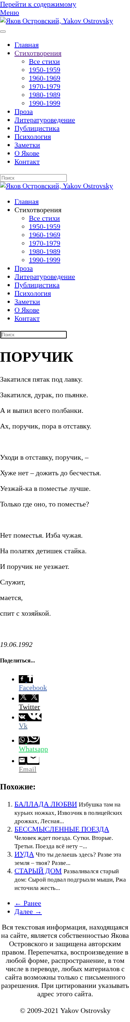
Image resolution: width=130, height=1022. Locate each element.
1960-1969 (44, 78)
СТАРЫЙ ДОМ (38, 871)
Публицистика (37, 128)
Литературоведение (44, 120)
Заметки (27, 145)
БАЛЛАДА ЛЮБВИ (45, 804)
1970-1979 (44, 86)
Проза (23, 111)
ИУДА (24, 854)
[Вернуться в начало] (56, 21)
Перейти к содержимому (38, 4)
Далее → (28, 911)
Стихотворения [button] (37, 210)
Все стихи (44, 61)
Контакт (27, 161)
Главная (26, 45)
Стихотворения (37, 53)
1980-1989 (44, 95)
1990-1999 (44, 103)
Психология (32, 136)
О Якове (26, 153)
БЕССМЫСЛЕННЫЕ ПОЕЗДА (61, 829)
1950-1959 (44, 70)
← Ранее (27, 903)
